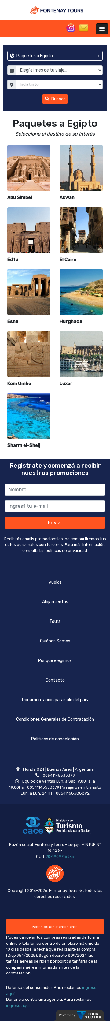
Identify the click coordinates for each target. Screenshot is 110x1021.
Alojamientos (55, 601)
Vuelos (55, 582)
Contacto (55, 680)
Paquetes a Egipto (58, 55)
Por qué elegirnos (55, 660)
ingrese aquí (18, 1005)
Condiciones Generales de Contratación (55, 719)
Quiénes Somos (55, 641)
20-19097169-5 (60, 856)
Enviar (55, 522)
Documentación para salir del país (55, 699)
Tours (55, 621)
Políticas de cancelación (55, 739)
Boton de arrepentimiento (55, 927)
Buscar (57, 99)
